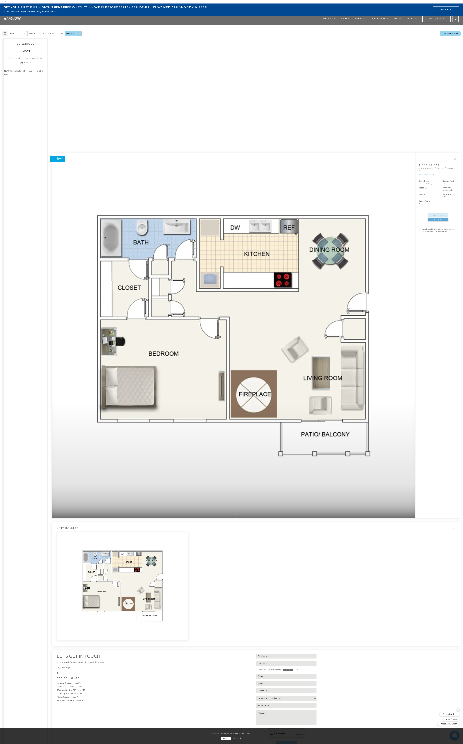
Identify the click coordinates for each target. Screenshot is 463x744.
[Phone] (456, 19)
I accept (225, 738)
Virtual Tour (438, 220)
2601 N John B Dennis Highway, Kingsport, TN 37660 (80, 662)
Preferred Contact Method (269, 670)
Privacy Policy (237, 738)
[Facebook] (57, 673)
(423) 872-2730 (63, 668)
